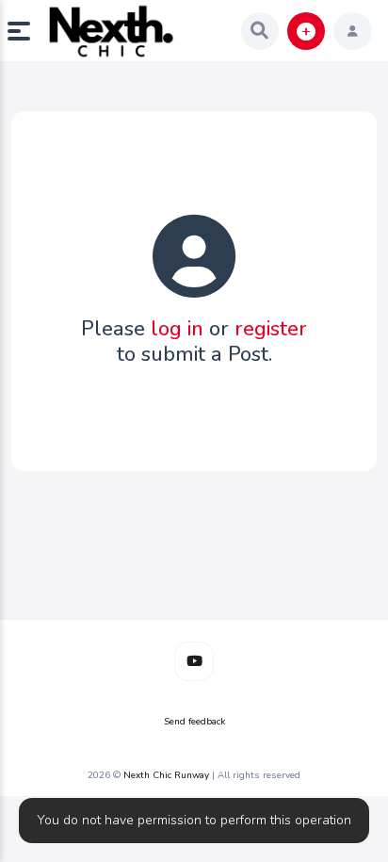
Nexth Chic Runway (166, 775)
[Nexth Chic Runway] (111, 31)
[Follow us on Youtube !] (194, 661)
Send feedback (194, 721)
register (270, 329)
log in (177, 329)
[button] (26, 31)
